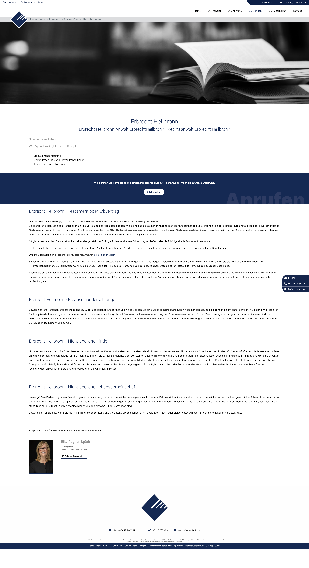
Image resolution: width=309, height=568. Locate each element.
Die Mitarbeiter (277, 10)
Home (197, 10)
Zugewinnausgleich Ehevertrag (139, 539)
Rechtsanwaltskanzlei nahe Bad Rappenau (117, 539)
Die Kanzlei (214, 10)
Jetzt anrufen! (154, 192)
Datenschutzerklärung (194, 545)
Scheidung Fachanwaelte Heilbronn (207, 539)
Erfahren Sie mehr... (74, 456)
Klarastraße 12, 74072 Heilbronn (127, 530)
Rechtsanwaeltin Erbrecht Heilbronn (149, 541)
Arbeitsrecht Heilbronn (155, 539)
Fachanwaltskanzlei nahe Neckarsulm (171, 541)
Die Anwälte (235, 10)
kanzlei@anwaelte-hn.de (296, 2)
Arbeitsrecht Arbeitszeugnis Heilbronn (185, 539)
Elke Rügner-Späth (104, 254)
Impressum (178, 545)
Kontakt (297, 10)
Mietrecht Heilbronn (168, 539)
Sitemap (209, 545)
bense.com (167, 545)
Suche (217, 545)
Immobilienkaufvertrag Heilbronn (94, 539)
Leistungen (255, 10)
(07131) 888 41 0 (160, 530)
